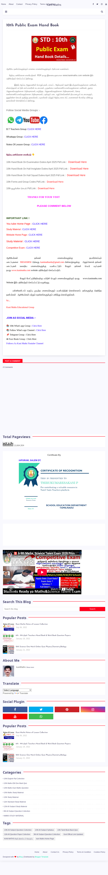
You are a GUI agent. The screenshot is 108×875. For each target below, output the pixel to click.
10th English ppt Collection (14, 785)
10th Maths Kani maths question (16, 794)
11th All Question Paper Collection (17, 841)
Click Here (31, 334)
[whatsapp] (41, 722)
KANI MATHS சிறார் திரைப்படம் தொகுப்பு (18, 845)
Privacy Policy (68, 858)
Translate (24, 699)
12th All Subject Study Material (15, 813)
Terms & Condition (84, 858)
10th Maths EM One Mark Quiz (15, 789)
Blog (21, 863)
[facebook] (93, 4)
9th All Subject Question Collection (17, 817)
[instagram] (101, 4)
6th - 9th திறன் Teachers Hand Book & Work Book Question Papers (43, 642)
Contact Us (55, 858)
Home (37, 858)
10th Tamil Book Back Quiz (67, 836)
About (45, 858)
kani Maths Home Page (45, 845)
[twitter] (97, 4)
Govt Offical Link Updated (73, 841)
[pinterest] (67, 715)
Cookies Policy (99, 858)
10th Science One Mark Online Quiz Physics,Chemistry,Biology (41, 653)
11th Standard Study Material (15, 808)
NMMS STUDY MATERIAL (14, 822)
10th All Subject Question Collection (18, 836)
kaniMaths (21, 673)
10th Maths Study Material (14, 799)
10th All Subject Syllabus (44, 836)
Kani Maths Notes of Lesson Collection (32, 630)
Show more (30, 673)
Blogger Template (41, 863)
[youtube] (106, 4)
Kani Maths (54, 5)
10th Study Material (11, 803)
